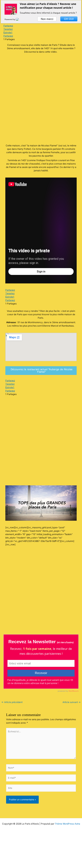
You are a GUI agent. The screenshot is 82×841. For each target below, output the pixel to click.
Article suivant (71, 702)
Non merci (47, 18)
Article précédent (12, 702)
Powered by (10, 19)
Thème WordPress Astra (67, 823)
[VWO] (19, 19)
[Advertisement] (41, 99)
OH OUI (69, 18)
